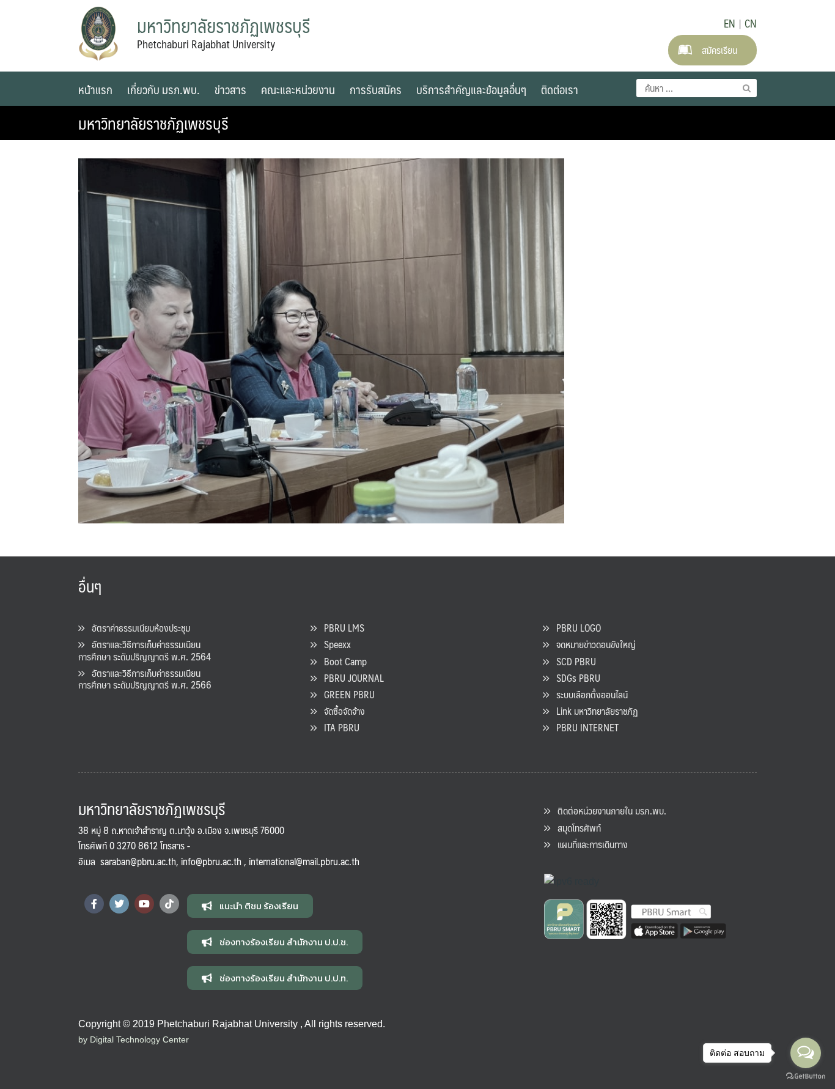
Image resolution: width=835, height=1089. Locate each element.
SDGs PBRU (574, 678)
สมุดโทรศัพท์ (575, 827)
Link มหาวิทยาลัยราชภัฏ (593, 711)
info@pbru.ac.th (211, 861)
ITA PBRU (338, 727)
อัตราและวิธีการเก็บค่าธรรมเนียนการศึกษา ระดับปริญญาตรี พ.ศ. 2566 (145, 679)
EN (729, 23)
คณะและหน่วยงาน (298, 89)
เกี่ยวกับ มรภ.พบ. (163, 89)
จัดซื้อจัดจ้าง (341, 711)
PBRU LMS (340, 627)
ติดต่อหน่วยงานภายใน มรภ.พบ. (608, 810)
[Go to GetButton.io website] (805, 1076)
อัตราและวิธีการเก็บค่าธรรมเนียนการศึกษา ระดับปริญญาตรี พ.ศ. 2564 (144, 650)
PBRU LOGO (575, 627)
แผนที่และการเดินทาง (589, 844)
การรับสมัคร (376, 89)
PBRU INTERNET (584, 727)
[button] (250, 906)
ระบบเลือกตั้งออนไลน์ (588, 694)
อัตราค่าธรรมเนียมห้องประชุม (137, 627)
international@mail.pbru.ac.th (304, 861)
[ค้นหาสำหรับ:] (696, 88)
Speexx (334, 644)
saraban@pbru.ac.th (138, 861)
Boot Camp (342, 661)
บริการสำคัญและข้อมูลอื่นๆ (471, 89)
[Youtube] (144, 904)
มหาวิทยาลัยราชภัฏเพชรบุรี (153, 122)
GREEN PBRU (346, 694)
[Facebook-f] (94, 904)
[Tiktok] (169, 904)
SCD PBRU (572, 661)
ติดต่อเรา (559, 89)
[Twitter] (119, 904)
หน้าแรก (95, 89)
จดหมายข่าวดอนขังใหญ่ (592, 644)
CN (751, 23)
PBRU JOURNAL (350, 678)
